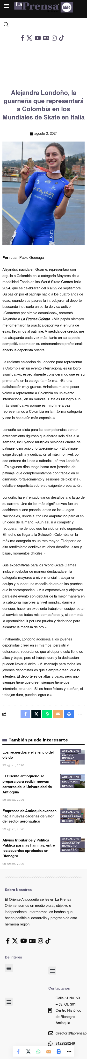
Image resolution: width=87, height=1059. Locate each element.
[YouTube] (37, 38)
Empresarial (72, 816)
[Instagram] (54, 38)
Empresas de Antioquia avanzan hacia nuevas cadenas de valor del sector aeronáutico (29, 816)
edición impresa (68, 756)
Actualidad (70, 751)
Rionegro (69, 850)
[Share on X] (28, 1051)
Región (67, 786)
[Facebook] (22, 38)
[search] (43, 24)
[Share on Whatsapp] (38, 1051)
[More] (69, 1051)
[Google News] (46, 38)
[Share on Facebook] (18, 1051)
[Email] (49, 1051)
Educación (70, 782)
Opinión (68, 762)
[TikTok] (61, 38)
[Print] (59, 1051)
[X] (29, 38)
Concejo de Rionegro (71, 844)
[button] (9, 968)
